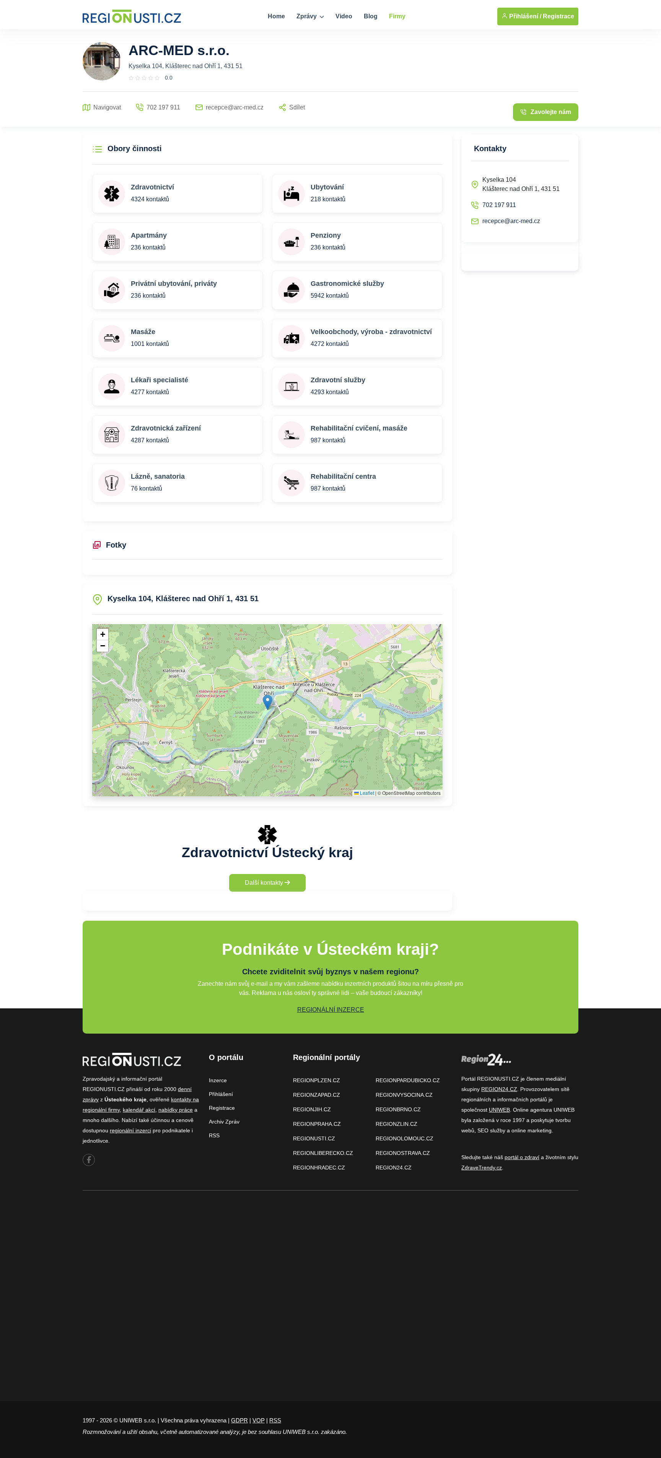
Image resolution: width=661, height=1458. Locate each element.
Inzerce (218, 1080)
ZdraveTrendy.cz (481, 1167)
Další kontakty (265, 882)
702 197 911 (499, 205)
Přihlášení (221, 1094)
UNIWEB (499, 1110)
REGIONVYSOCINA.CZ (404, 1095)
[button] (267, 702)
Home (276, 16)
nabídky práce (175, 1110)
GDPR (239, 1420)
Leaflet (366, 792)
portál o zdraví (522, 1157)
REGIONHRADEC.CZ (319, 1167)
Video (343, 16)
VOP (258, 1420)
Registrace (558, 16)
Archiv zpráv (224, 1122)
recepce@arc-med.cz (511, 221)
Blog (371, 16)
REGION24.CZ (394, 1167)
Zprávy (307, 16)
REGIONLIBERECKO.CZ (323, 1153)
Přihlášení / (524, 16)
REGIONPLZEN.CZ (316, 1080)
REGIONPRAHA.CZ (317, 1124)
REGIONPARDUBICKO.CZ (408, 1080)
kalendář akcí (139, 1110)
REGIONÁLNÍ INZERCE (330, 1009)
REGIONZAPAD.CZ (316, 1095)
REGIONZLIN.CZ (396, 1124)
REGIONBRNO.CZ (398, 1109)
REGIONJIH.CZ (312, 1109)
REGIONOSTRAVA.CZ (403, 1153)
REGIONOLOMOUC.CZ (404, 1138)
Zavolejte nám (551, 112)
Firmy (397, 16)
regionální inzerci (130, 1130)
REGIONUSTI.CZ (314, 1138)
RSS (214, 1135)
